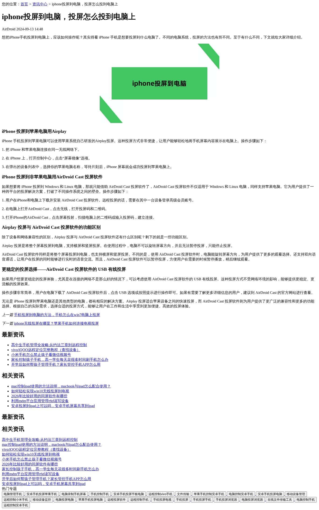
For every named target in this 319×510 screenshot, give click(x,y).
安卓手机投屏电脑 (270, 494)
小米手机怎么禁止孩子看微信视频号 (41, 355)
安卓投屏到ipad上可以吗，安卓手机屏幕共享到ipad (53, 406)
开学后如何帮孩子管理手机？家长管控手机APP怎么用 (55, 364)
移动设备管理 (296, 494)
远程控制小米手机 (16, 499)
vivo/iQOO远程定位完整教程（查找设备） (45, 350)
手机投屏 (182, 499)
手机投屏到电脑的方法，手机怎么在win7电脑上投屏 (57, 315)
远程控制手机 (139, 499)
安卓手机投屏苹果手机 (42, 494)
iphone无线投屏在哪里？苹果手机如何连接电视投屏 (56, 323)
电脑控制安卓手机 (241, 494)
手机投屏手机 (202, 499)
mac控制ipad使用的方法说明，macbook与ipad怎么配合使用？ (61, 386)
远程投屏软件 (116, 499)
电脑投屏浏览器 (252, 499)
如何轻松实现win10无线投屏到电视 (40, 391)
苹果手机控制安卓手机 (209, 494)
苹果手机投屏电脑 (90, 499)
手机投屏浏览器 (226, 499)
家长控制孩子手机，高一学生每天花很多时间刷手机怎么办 (59, 360)
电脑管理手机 (13, 494)
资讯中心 (39, 4)
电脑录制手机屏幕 (74, 494)
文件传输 (183, 494)
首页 (24, 4)
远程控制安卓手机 (16, 505)
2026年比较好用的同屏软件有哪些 (39, 396)
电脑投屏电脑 (65, 499)
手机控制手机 (100, 494)
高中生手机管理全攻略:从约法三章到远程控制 (49, 345)
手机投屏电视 (162, 499)
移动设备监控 (42, 499)
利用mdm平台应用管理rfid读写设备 (40, 401)
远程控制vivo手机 (160, 494)
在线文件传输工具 (280, 499)
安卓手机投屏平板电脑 (128, 494)
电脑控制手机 (306, 499)
